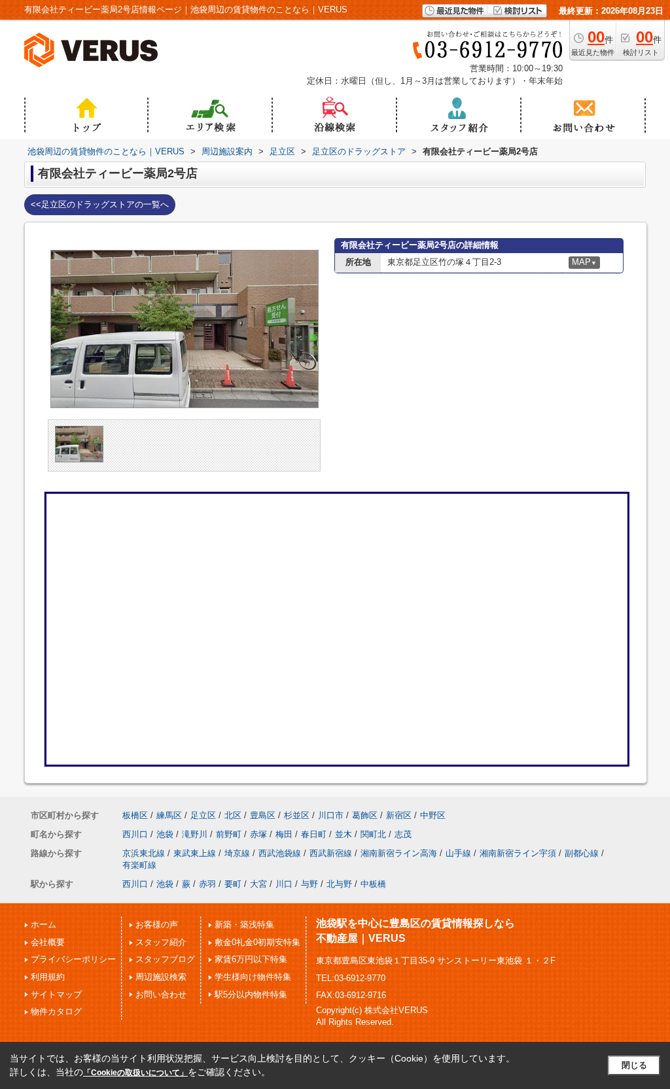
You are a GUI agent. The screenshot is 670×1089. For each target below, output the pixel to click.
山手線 (458, 853)
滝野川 (194, 834)
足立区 (203, 815)
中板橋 (373, 884)
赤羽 (207, 884)
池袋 (164, 834)
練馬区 (169, 815)
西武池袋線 (279, 853)
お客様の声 (156, 924)
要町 (232, 884)
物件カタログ (56, 1011)
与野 (309, 884)
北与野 (339, 884)
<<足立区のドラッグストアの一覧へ (100, 204)
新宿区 (399, 815)
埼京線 (237, 853)
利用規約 (48, 977)
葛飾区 (365, 815)
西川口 (135, 834)
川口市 (331, 815)
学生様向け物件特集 (253, 977)
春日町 (313, 834)
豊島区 (262, 815)
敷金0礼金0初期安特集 (257, 942)
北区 (232, 815)
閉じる (634, 1065)
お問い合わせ (160, 994)
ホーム (43, 924)
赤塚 (258, 834)
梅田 (283, 834)
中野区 (433, 815)
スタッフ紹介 (160, 942)
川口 (283, 884)
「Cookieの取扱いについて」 (135, 1072)
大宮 (258, 884)
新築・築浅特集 (244, 924)
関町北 (373, 834)
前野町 (228, 834)
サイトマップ (56, 994)
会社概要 (48, 942)
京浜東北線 (143, 853)
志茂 (403, 834)
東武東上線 (194, 853)
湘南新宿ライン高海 (399, 853)
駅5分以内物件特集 (251, 994)
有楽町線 (139, 865)
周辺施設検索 (160, 977)
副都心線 (582, 853)
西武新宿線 (330, 853)
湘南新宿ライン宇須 (518, 853)
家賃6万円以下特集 (251, 959)
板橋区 (135, 815)
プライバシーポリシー (73, 959)
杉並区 (296, 815)
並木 (343, 834)
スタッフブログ (165, 959)
